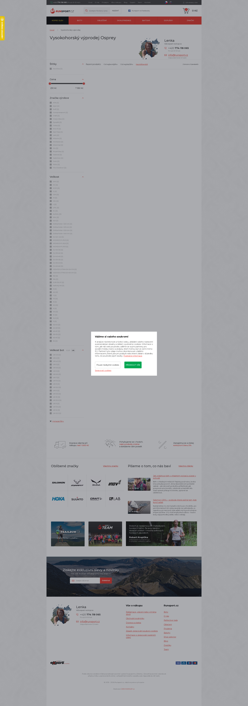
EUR (68, 350)
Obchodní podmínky (135, 618)
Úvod (90, 2)
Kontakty (130, 627)
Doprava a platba (133, 623)
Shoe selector (170, 637)
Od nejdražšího (126, 64)
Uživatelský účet (191, 2)
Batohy (146, 20)
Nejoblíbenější (142, 64)
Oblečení (102, 20)
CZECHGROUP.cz (128, 689)
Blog (125, 2)
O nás (97, 2)
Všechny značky (110, 466)
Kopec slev (57, 20)
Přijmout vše (133, 365)
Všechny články (186, 466)
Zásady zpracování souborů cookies (142, 631)
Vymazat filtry (58, 421)
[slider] (50, 83)
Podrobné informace (132, 356)
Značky (190, 20)
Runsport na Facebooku (141, 11)
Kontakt (148, 2)
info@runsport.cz (178, 55)
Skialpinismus (124, 20)
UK (73, 350)
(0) (57, 69)
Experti (132, 2)
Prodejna (105, 2)
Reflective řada (171, 620)
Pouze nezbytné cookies (107, 365)
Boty (79, 20)
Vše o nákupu (116, 2)
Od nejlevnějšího (111, 64)
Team (140, 2)
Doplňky (168, 20)
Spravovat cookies (103, 370)
